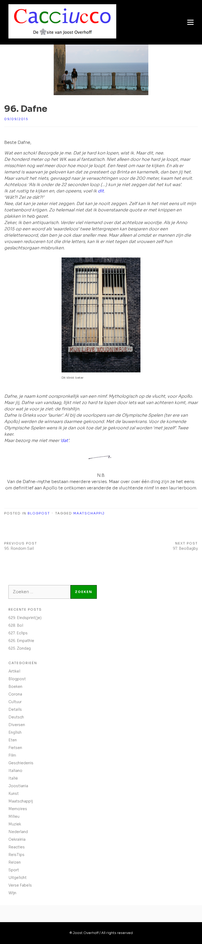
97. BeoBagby (185, 548)
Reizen (14, 862)
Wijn (12, 893)
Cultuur (15, 701)
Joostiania (18, 786)
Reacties (16, 847)
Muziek (14, 824)
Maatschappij (89, 513)
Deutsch (16, 717)
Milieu (13, 816)
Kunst (13, 793)
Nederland (18, 831)
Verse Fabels (20, 885)
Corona (15, 694)
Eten (12, 740)
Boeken (15, 686)
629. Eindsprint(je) (25, 617)
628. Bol (15, 625)
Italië (13, 778)
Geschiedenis (20, 763)
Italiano (15, 770)
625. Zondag (19, 648)
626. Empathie (21, 640)
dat (64, 440)
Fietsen (15, 747)
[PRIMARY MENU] (190, 22)
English (15, 732)
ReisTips (16, 854)
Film (12, 755)
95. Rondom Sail (19, 548)
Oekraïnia (17, 839)
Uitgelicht (17, 877)
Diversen (16, 724)
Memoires (17, 808)
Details (15, 709)
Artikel (14, 671)
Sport (13, 870)
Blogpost (39, 513)
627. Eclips (18, 633)
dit (101, 191)
